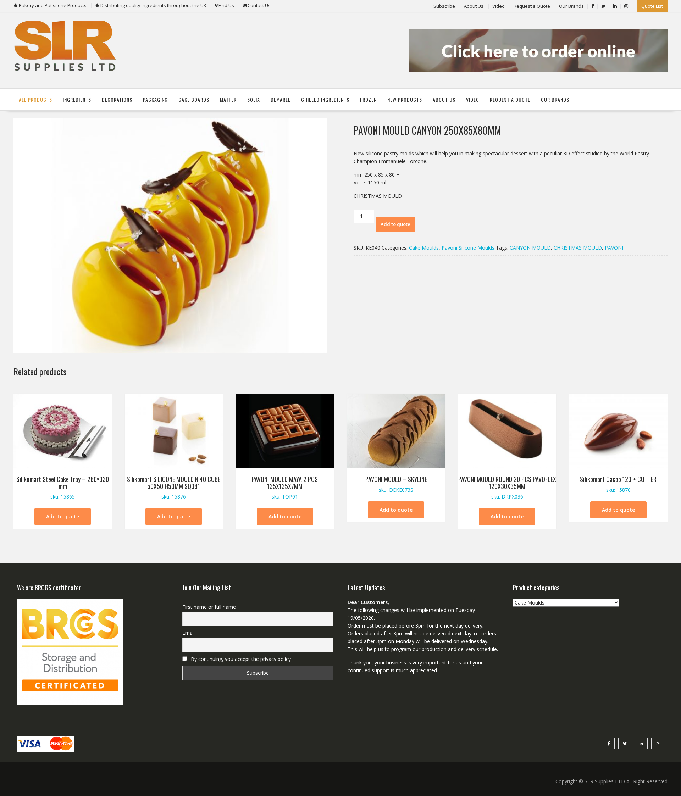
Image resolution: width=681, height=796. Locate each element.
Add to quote (395, 224)
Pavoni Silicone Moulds (468, 247)
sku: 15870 (618, 483)
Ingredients (77, 99)
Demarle (280, 99)
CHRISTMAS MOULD (578, 247)
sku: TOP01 (285, 487)
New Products (404, 99)
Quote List (652, 6)
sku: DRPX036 (507, 487)
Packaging (155, 99)
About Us (473, 6)
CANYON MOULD (530, 247)
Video (498, 6)
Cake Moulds (424, 247)
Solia (253, 99)
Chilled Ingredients (325, 99)
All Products (35, 99)
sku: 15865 (62, 487)
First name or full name (209, 606)
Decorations (117, 99)
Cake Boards (193, 99)
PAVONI (614, 247)
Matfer (228, 99)
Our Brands (571, 6)
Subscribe (444, 6)
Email (188, 632)
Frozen (368, 99)
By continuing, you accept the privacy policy (240, 659)
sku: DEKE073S (396, 483)
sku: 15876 (173, 487)
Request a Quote (532, 6)
